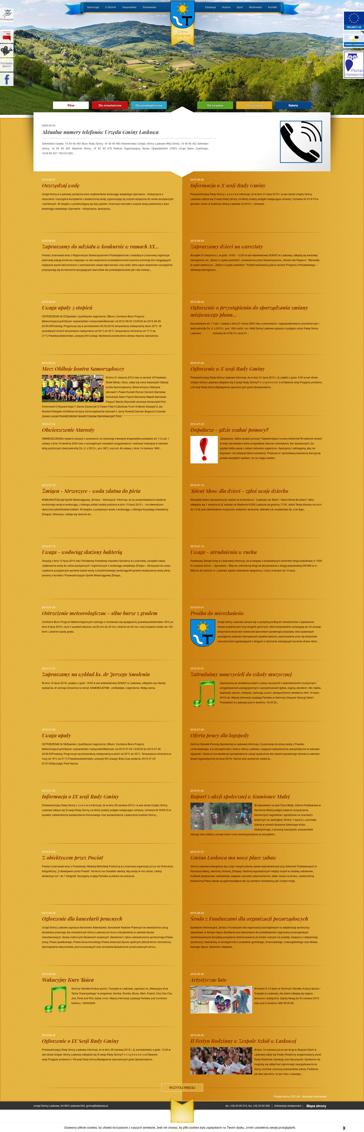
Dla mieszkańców (110, 105)
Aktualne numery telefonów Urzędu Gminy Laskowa (100, 132)
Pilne (71, 105)
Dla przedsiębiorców (148, 105)
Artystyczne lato (208, 979)
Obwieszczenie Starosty (68, 429)
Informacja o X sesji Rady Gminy (227, 185)
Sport (240, 7)
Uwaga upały (56, 735)
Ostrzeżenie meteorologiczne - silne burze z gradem (100, 613)
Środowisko (149, 7)
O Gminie (110, 7)
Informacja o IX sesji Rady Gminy (80, 796)
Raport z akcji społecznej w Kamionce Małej (240, 796)
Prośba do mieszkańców (217, 613)
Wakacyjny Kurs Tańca (68, 979)
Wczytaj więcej (182, 1087)
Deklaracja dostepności (287, 1105)
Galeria (293, 105)
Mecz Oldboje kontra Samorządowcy (83, 368)
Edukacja (210, 7)
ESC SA (295, 1096)
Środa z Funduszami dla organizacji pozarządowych (249, 918)
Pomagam (6, 19)
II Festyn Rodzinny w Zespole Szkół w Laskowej (243, 1040)
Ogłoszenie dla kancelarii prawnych (82, 918)
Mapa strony (316, 1106)
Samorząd (93, 7)
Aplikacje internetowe (314, 1096)
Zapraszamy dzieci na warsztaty (226, 246)
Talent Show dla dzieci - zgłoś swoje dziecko (239, 490)
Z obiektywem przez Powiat (72, 857)
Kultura (226, 7)
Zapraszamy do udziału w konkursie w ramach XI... (100, 246)
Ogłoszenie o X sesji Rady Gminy (227, 368)
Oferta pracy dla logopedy (219, 735)
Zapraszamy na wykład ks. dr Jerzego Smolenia (96, 674)
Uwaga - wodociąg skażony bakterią (82, 552)
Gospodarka (129, 7)
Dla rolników (254, 105)
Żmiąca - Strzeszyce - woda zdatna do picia (91, 490)
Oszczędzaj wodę (60, 185)
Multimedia (255, 7)
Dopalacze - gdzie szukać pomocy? (229, 429)
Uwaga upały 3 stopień (67, 307)
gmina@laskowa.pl (97, 1105)
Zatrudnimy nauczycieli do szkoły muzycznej (241, 674)
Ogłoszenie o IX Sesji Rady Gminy (80, 1040)
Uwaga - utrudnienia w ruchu (223, 552)
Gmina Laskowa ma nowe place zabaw (233, 857)
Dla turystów (215, 105)
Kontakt (272, 7)
